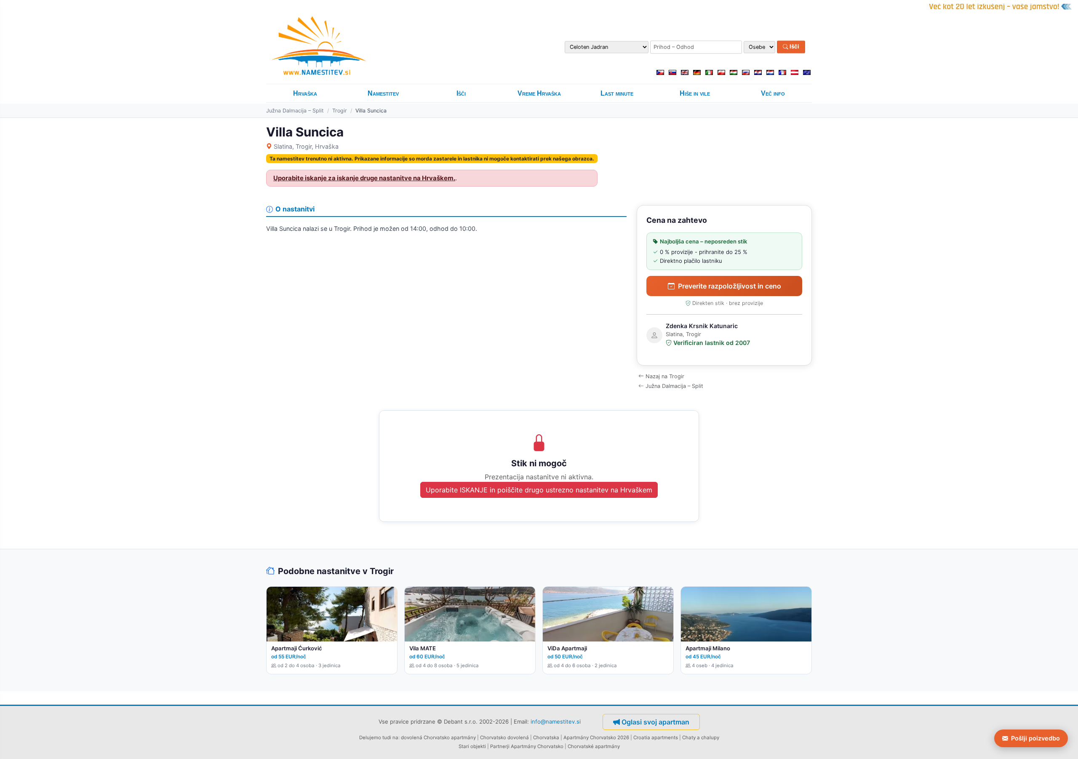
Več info (773, 93)
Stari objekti (472, 746)
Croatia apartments (655, 737)
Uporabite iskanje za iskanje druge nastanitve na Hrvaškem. (364, 178)
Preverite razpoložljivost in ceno (729, 286)
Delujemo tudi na (378, 737)
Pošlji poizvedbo (1035, 738)
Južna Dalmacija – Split (295, 110)
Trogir (339, 110)
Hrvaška (305, 93)
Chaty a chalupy (700, 737)
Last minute (616, 93)
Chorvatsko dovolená (504, 737)
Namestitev (383, 93)
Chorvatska (546, 737)
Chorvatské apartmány (594, 746)
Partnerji (500, 746)
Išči (793, 46)
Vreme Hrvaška (539, 93)
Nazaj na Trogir (665, 376)
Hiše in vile (695, 93)
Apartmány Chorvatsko (537, 746)
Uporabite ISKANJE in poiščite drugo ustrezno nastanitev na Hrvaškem (539, 490)
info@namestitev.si (556, 721)
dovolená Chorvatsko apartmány (438, 737)
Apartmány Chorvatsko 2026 (596, 737)
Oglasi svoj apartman (655, 722)
